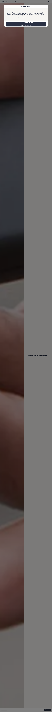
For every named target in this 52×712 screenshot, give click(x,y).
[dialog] (26, 356)
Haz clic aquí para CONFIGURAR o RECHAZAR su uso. (26, 22)
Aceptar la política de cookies (26, 25)
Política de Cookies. (25, 15)
